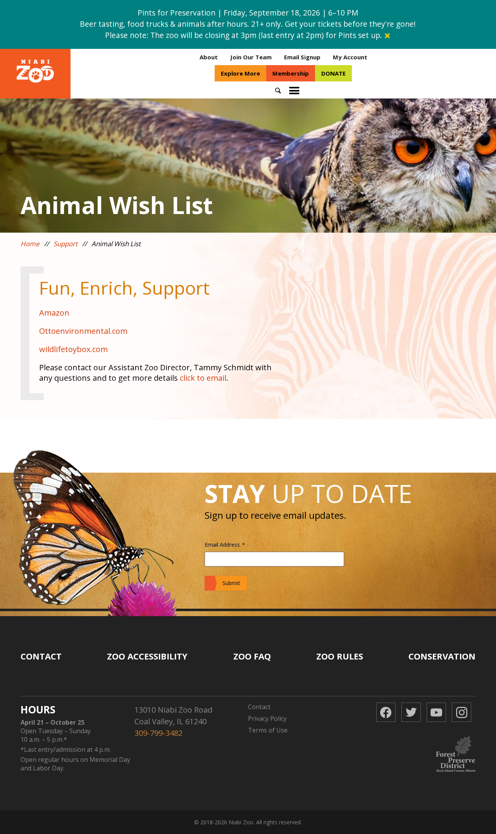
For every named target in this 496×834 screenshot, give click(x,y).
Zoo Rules (339, 656)
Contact (41, 656)
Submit (231, 583)
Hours (38, 710)
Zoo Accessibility (147, 656)
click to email (203, 378)
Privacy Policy (267, 718)
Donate (333, 73)
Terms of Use (268, 730)
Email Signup (302, 57)
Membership (290, 73)
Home (30, 243)
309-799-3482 (158, 733)
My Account (350, 57)
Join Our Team (251, 57)
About (209, 57)
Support (65, 243)
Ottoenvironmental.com (83, 331)
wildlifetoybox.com (73, 349)
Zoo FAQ (252, 656)
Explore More (240, 73)
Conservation (441, 656)
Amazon (55, 312)
